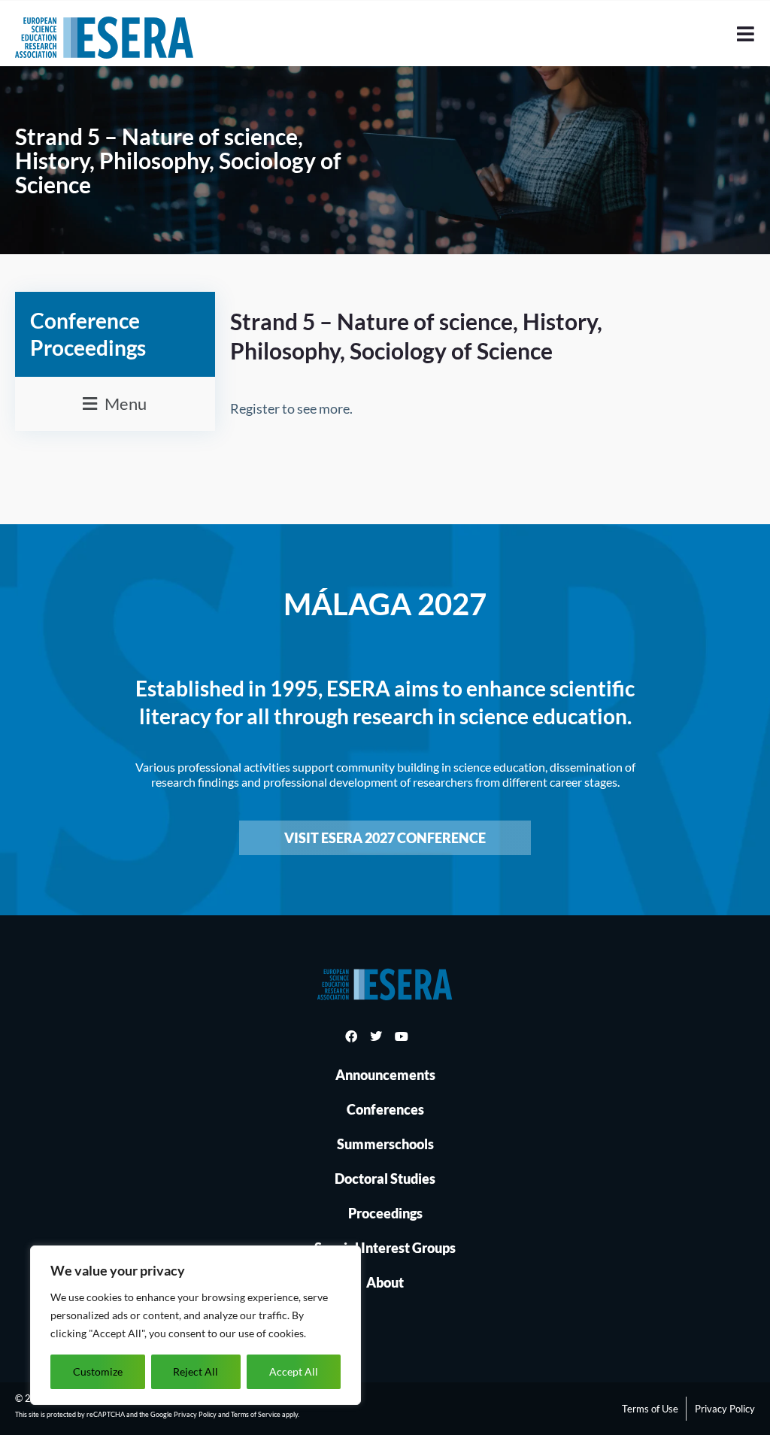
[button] (115, 404)
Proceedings (385, 1213)
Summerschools (385, 1144)
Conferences (385, 1109)
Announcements (385, 1074)
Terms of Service (255, 1414)
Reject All (195, 1371)
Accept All (293, 1371)
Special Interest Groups (385, 1247)
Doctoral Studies (385, 1178)
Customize (98, 1371)
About (385, 1282)
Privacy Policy (195, 1414)
